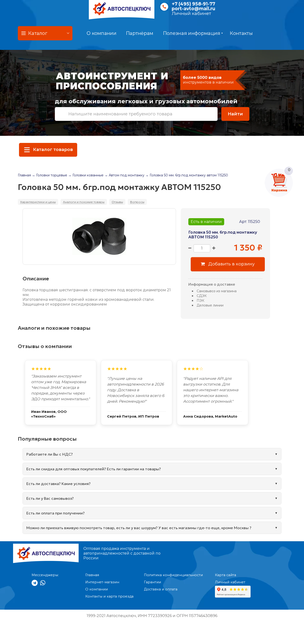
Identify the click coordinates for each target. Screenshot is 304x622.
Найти (235, 114)
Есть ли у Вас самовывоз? (50, 498)
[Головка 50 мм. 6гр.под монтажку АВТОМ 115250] (99, 236)
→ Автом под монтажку (124, 175)
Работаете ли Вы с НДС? (49, 454)
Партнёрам (139, 33)
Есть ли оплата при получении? (55, 513)
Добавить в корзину (231, 264)
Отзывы (117, 202)
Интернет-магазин (102, 582)
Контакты (241, 33)
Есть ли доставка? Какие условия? (58, 483)
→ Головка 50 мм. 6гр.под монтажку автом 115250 (186, 175)
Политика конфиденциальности (173, 575)
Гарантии (152, 582)
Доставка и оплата (160, 589)
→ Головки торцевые (49, 175)
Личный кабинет (191, 13)
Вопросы (137, 202)
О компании (101, 33)
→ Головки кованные (86, 175)
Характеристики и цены (38, 202)
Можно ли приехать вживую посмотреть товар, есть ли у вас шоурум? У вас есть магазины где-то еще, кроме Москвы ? (138, 527)
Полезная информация (191, 33)
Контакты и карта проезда (109, 596)
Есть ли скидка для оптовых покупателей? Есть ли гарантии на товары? (93, 468)
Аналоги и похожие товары (83, 202)
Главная (24, 175)
